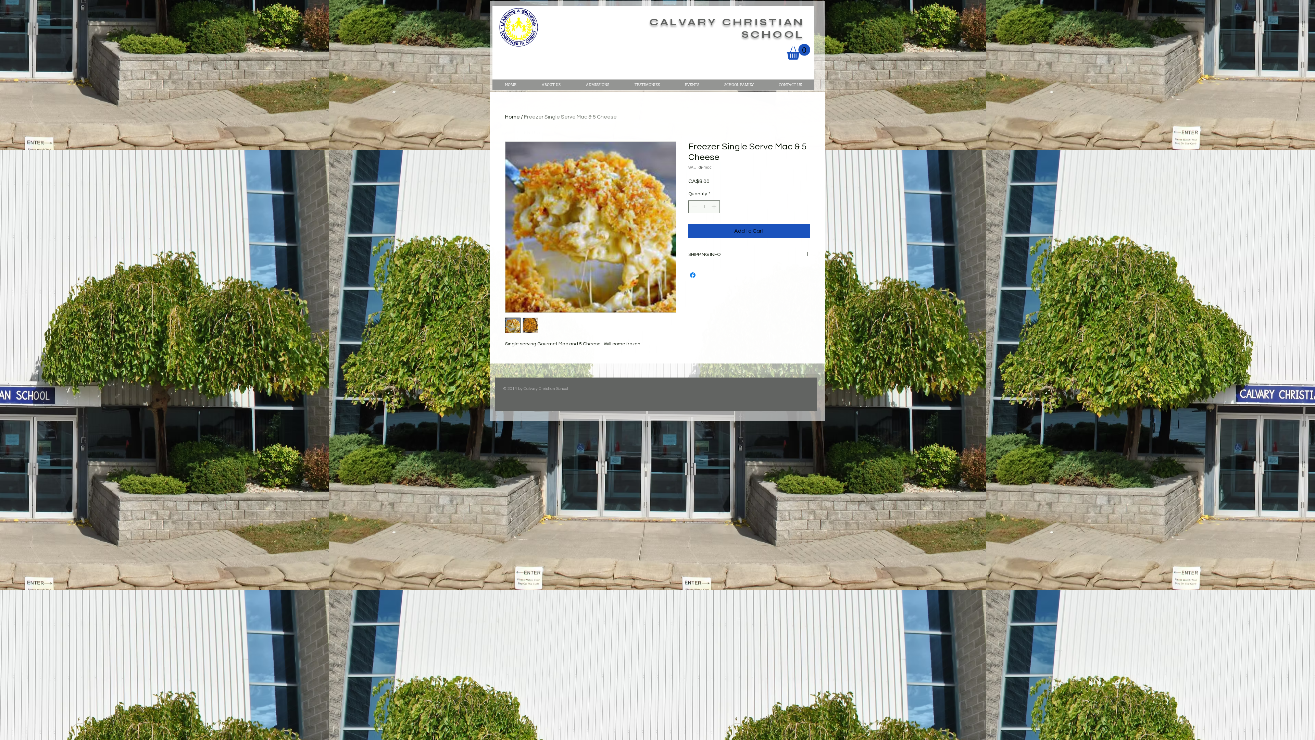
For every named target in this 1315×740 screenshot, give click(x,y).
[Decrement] (693, 207)
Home (512, 117)
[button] (798, 52)
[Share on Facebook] (693, 275)
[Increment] (714, 207)
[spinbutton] (704, 207)
